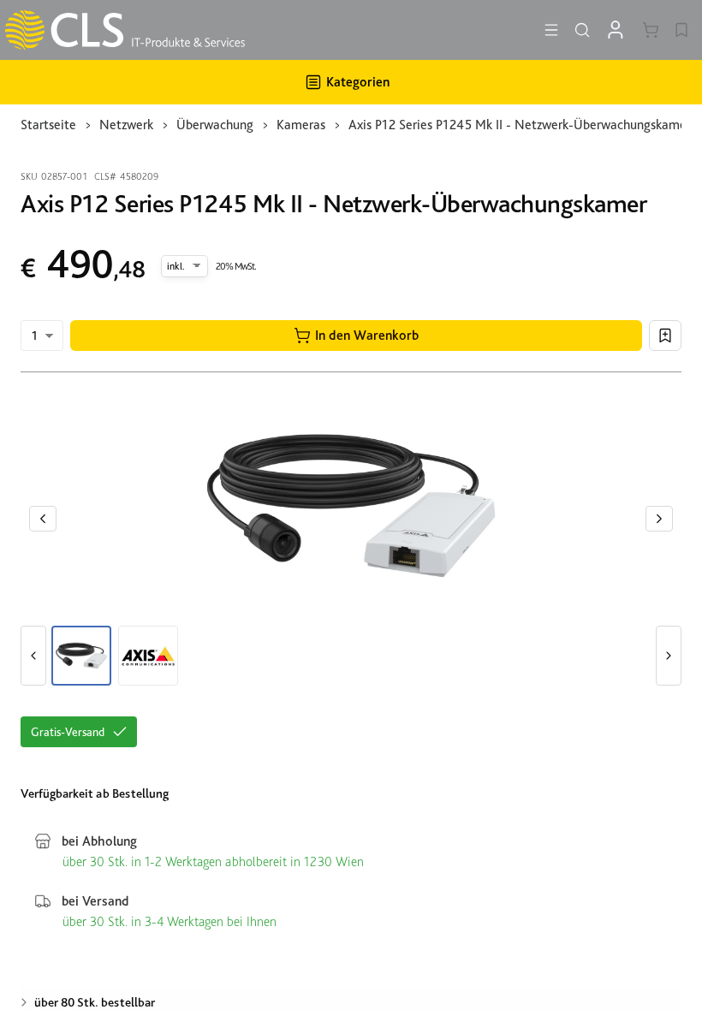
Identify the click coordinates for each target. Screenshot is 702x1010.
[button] (356, 335)
